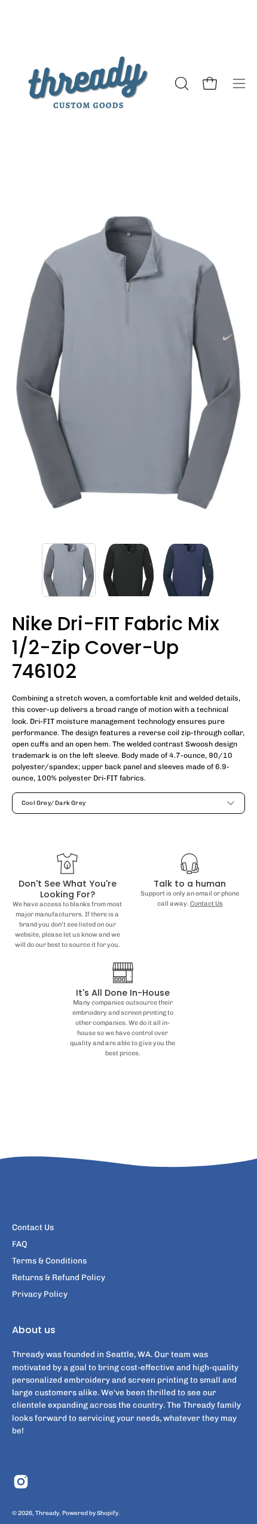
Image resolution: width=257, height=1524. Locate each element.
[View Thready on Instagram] (21, 1482)
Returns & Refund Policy (58, 1277)
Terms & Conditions (49, 1260)
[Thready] (86, 83)
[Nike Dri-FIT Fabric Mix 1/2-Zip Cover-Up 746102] (69, 570)
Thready (47, 1513)
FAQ (19, 1244)
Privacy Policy (40, 1294)
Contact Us (206, 903)
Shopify (107, 1513)
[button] (180, 83)
